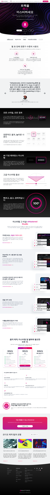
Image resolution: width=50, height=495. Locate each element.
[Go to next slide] (44, 93)
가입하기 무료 (46, 1)
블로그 (14, 1)
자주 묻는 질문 (9, 470)
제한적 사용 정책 (18, 475)
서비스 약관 (18, 473)
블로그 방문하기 (34, 434)
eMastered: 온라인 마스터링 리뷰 (29, 475)
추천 (16, 481)
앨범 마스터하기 (27, 473)
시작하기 (25, 365)
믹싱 (4, 449)
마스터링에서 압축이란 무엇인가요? (28, 478)
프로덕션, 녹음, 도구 (36, 449)
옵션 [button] (31, 30)
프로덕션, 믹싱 (20, 449)
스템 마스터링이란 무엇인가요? (28, 481)
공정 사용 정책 (18, 479)
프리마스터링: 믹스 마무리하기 (28, 471)
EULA (17, 477)
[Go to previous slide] (5, 93)
